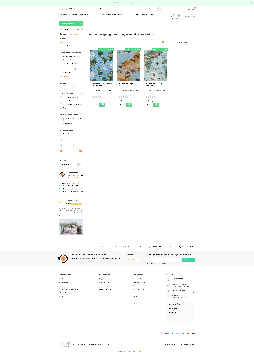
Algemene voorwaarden (171, 344)
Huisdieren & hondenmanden (69, 68)
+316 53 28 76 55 (177, 279)
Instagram (133, 259)
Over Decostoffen (189, 16)
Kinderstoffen (137, 300)
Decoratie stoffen (138, 289)
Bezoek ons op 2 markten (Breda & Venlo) (74, 14)
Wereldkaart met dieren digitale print (102, 84)
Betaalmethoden (64, 293)
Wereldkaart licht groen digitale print (155, 84)
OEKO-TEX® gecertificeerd (72, 119)
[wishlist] (189, 9)
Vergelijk (97, 101)
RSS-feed (184, 344)
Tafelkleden (68, 72)
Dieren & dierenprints (71, 97)
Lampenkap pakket (139, 282)
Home (61, 29)
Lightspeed (91, 344)
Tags (66, 29)
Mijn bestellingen (104, 282)
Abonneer (188, 260)
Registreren (103, 279)
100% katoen (68, 123)
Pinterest (137, 259)
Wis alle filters (74, 34)
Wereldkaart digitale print (127, 84)
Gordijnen (67, 60)
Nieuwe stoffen (138, 279)
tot (70, 145)
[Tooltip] (79, 183)
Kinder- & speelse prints (72, 104)
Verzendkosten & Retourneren (68, 289)
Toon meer (63, 76)
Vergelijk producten (105, 289)
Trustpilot (138, 351)
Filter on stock (64, 164)
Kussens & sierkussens (71, 56)
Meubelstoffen (137, 293)
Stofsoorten (137, 286)
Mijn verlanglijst (104, 286)
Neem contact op (73, 177)
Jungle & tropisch (69, 108)
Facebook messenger (178, 290)
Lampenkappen (69, 63)
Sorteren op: (171, 42)
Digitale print (68, 87)
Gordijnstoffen (137, 296)
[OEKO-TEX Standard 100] (175, 16)
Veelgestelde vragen (65, 286)
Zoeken (158, 9)
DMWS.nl (106, 344)
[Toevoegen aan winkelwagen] (102, 105)
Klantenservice (63, 282)
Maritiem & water (70, 101)
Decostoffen (67, 46)
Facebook (128, 259)
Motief (135, 303)
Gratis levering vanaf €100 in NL (112, 14)
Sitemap (61, 296)
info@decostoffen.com (179, 284)
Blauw (66, 134)
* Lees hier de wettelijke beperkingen (156, 263)
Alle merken (67, 42)
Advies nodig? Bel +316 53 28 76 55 (147, 14)
